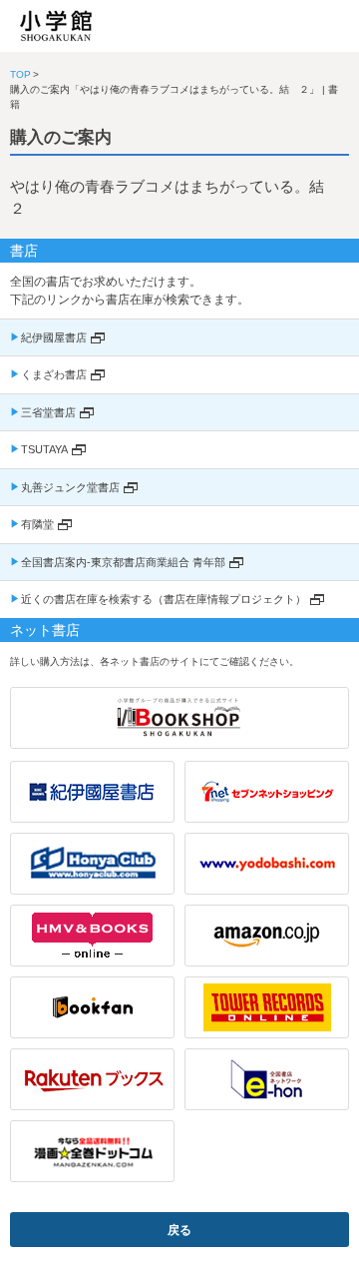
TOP (20, 74)
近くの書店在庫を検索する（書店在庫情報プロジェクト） (163, 599)
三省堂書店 (48, 412)
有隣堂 (37, 524)
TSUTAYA (44, 449)
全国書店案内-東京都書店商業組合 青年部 (123, 562)
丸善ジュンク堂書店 (70, 487)
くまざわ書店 (54, 374)
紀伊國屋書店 (54, 337)
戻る (179, 1230)
